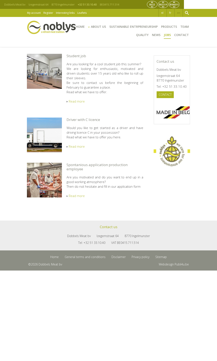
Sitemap (161, 257)
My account (34, 13)
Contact (181, 35)
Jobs (167, 35)
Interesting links (65, 13)
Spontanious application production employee (97, 167)
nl (162, 13)
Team (184, 27)
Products (169, 27)
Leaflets (82, 13)
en (178, 13)
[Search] (186, 13)
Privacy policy (140, 257)
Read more (77, 101)
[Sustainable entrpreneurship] (172, 151)
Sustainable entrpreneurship (133, 27)
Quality (142, 35)
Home (80, 27)
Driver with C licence (83, 120)
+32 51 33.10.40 (87, 4)
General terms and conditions (85, 257)
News (156, 35)
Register (48, 13)
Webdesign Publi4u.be (174, 264)
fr (170, 13)
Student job (76, 56)
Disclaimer (118, 257)
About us (98, 27)
